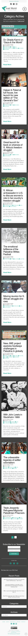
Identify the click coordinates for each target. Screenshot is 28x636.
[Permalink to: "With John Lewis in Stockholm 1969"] (14, 396)
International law (8, 48)
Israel (15, 48)
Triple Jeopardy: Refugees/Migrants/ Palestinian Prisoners (13, 510)
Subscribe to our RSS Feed (10, 570)
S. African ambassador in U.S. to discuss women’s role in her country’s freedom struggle (13, 195)
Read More (7, 65)
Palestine (6, 49)
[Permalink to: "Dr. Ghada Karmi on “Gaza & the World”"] (14, 30)
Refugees (20, 518)
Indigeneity (10, 357)
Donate (18, 621)
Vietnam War (14, 423)
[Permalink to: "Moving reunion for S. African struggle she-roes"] (14, 286)
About (7, 621)
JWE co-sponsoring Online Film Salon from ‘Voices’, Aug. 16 (14, 591)
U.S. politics (7, 423)
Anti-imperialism (8, 205)
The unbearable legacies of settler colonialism (12, 459)
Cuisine (16, 355)
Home (4, 621)
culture (16, 258)
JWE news (21, 48)
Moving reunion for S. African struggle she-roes (14, 298)
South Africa (7, 155)
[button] (25, 9)
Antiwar (13, 421)
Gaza (15, 47)
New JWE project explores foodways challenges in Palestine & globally (13, 347)
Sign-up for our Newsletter (14, 1)
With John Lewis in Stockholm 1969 (12, 416)
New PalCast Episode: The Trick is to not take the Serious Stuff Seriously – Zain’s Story (14, 580)
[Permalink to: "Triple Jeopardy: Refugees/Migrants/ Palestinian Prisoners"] (14, 496)
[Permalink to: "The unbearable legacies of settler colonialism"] (14, 448)
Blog (12, 47)
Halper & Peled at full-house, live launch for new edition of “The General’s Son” (12, 95)
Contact (23, 621)
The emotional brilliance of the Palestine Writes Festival (11, 250)
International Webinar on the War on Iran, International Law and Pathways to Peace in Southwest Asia (14, 585)
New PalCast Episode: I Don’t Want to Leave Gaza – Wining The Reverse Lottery (14, 596)
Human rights (7, 518)
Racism (15, 468)
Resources (13, 621)
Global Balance (8, 468)
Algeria (6, 467)
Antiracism (6, 47)
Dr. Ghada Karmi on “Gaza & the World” (13, 41)
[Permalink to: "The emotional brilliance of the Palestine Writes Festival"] (14, 235)
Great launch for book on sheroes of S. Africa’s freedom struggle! (12, 146)
